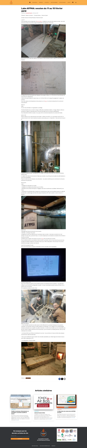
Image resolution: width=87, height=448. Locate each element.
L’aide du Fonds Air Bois (39, 412)
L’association (34, 2)
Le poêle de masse (62, 2)
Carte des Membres (54, 2)
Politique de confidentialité (45, 445)
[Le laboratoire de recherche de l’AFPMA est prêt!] (66, 401)
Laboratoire (13, 409)
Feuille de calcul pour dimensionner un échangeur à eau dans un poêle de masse (20, 412)
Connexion (53, 445)
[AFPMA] (11, 3)
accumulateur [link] (39, 21)
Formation (41, 2)
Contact (69, 2)
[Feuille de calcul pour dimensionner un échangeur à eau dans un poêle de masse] (21, 401)
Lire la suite (49, 419)
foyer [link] (46, 101)
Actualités (47, 2)
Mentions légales (35, 445)
